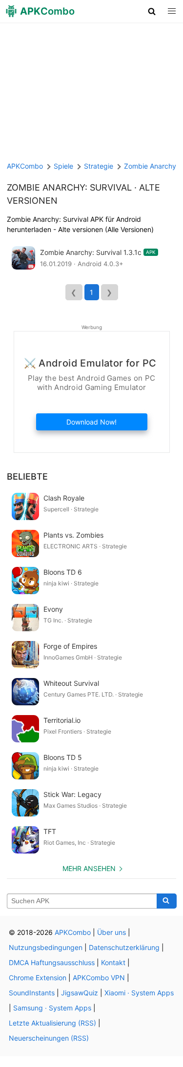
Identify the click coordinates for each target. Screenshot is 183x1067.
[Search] (167, 901)
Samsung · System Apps (52, 1008)
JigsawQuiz (79, 993)
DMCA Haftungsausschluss (52, 962)
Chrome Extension (37, 977)
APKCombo (25, 166)
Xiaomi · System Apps (139, 993)
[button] (152, 11)
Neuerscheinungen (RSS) (49, 1038)
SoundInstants (32, 993)
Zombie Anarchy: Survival (69, 187)
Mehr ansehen (89, 868)
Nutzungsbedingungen (45, 947)
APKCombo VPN (99, 977)
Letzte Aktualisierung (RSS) (52, 1023)
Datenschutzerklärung (124, 947)
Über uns (111, 932)
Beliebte (27, 476)
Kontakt (113, 962)
